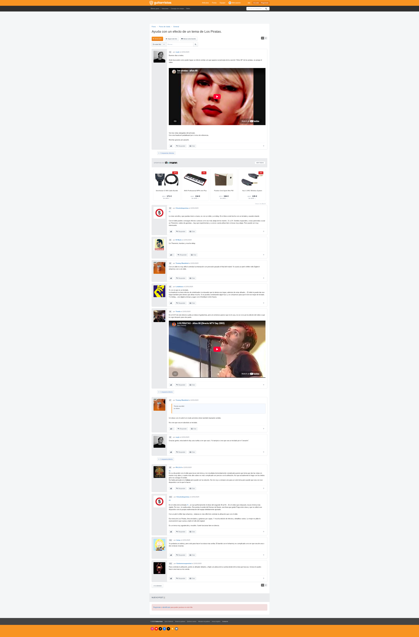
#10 (170, 497)
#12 (170, 563)
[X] (168, 628)
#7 (170, 400)
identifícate (166, 607)
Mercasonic (236, 3)
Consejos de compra (177, 8)
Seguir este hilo (172, 39)
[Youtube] (156, 628)
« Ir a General (157, 586)
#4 (170, 263)
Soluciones (165, 8)
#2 (170, 208)
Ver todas (260, 163)
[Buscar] (266, 8)
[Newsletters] (176, 628)
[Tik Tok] (160, 628)
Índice (188, 8)
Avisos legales (216, 621)
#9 (170, 467)
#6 (170, 311)
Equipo (222, 3)
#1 (170, 52)
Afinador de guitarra (204, 621)
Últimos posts (155, 8)
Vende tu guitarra (180, 621)
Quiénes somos (191, 621)
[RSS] (172, 628)
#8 (170, 437)
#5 (170, 286)
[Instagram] (152, 628)
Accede (256, 3)
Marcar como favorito (189, 39)
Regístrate (264, 3)
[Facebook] (164, 628)
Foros (214, 3)
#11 (170, 540)
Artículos (205, 3)
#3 (170, 240)
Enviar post (158, 39)
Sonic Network (169, 621)
